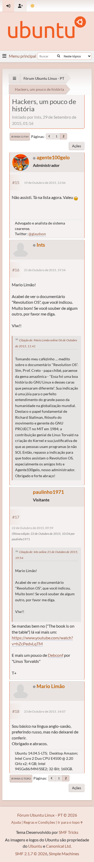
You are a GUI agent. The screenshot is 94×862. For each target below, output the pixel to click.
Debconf (55, 655)
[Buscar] (59, 56)
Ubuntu (35, 845)
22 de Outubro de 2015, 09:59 (32, 528)
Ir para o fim (19, 136)
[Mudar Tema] (32, 6)
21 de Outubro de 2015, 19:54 (45, 270)
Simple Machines (64, 853)
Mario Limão (51, 686)
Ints (41, 245)
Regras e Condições (39, 822)
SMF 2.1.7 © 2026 (31, 853)
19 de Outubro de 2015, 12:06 (45, 182)
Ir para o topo (21, 778)
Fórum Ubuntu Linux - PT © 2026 (47, 814)
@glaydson (37, 234)
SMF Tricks (68, 832)
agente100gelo (53, 157)
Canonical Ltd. (59, 845)
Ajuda (16, 822)
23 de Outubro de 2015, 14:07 (45, 711)
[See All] (14, 78)
